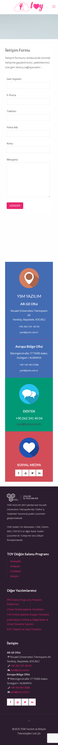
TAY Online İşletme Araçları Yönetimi (28, 614)
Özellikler (15, 571)
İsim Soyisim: (14, 79)
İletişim (14, 576)
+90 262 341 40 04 (29, 326)
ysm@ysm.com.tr (29, 332)
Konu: (10, 143)
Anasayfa (15, 561)
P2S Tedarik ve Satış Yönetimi (24, 629)
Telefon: (12, 111)
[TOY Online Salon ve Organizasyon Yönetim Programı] (29, 6)
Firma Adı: (12, 127)
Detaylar (15, 566)
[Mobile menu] (53, 6)
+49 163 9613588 (29, 364)
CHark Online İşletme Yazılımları (25, 609)
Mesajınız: (12, 159)
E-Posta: (11, 95)
